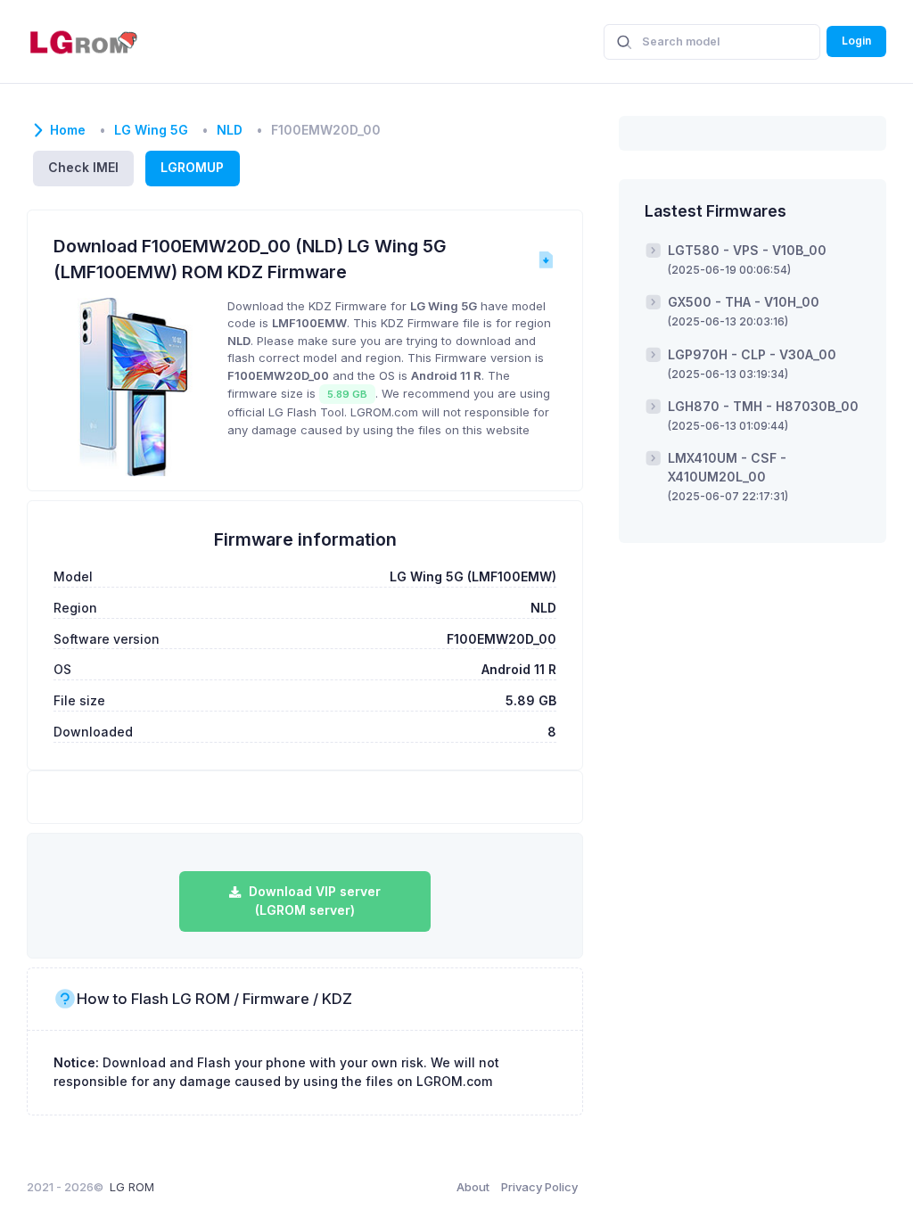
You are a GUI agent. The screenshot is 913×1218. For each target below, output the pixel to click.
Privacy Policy (539, 1187)
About (472, 1187)
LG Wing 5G (151, 130)
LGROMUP (192, 167)
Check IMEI (83, 167)
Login (856, 40)
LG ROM (132, 1187)
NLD (230, 130)
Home (68, 130)
